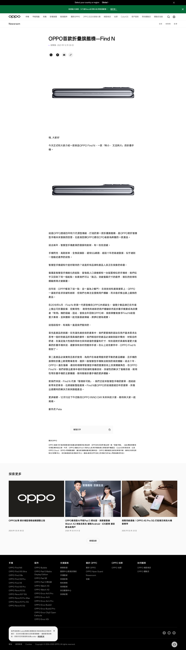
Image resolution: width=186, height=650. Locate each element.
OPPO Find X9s (16, 575)
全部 (160, 24)
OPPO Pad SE (40, 578)
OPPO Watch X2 (41, 590)
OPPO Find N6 (15, 568)
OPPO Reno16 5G (17, 590)
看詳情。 (113, 9)
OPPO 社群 (117, 568)
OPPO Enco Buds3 (43, 605)
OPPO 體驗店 (143, 571)
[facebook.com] (164, 633)
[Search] (168, 17)
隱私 (10, 644)
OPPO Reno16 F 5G (18, 594)
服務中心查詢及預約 (68, 571)
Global (105, 2)
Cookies (28, 644)
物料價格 (64, 583)
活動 (88, 579)
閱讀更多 (41, 637)
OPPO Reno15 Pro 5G (19, 602)
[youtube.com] (169, 633)
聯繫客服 (64, 568)
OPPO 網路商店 (144, 568)
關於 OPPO (91, 568)
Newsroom (91, 575)
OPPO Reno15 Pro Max (19, 598)
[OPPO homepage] (14, 16)
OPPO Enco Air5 (42, 597)
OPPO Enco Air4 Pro (43, 601)
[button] (183, 9)
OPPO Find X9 (15, 583)
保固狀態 (64, 579)
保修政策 (64, 594)
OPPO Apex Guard (94, 571)
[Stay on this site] (174, 2)
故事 (175, 24)
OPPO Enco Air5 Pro (43, 593)
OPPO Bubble (40, 568)
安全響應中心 (65, 590)
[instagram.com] (174, 633)
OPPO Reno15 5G (17, 606)
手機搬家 (64, 575)
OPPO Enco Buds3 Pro (44, 609)
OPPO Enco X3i (41, 619)
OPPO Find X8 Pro (17, 587)
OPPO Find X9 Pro (17, 579)
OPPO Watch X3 (41, 586)
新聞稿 (168, 24)
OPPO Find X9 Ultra (18, 571)
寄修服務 (64, 587)
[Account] (174, 17)
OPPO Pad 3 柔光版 (43, 582)
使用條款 (18, 644)
